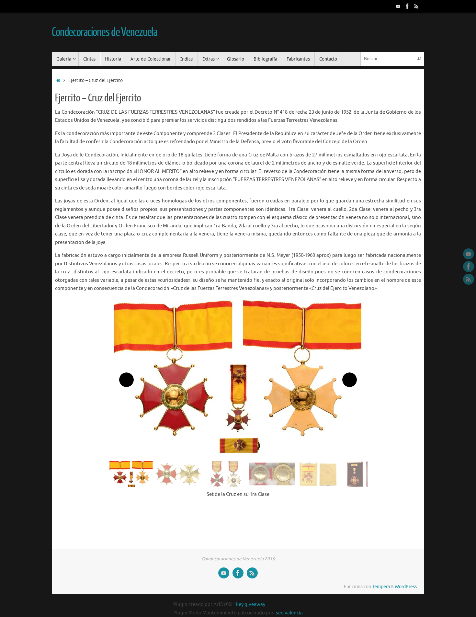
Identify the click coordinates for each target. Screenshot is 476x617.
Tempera (381, 586)
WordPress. (406, 586)
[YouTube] (398, 6)
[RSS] (416, 6)
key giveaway (250, 604)
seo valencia (289, 613)
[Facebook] (407, 6)
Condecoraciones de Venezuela (104, 32)
